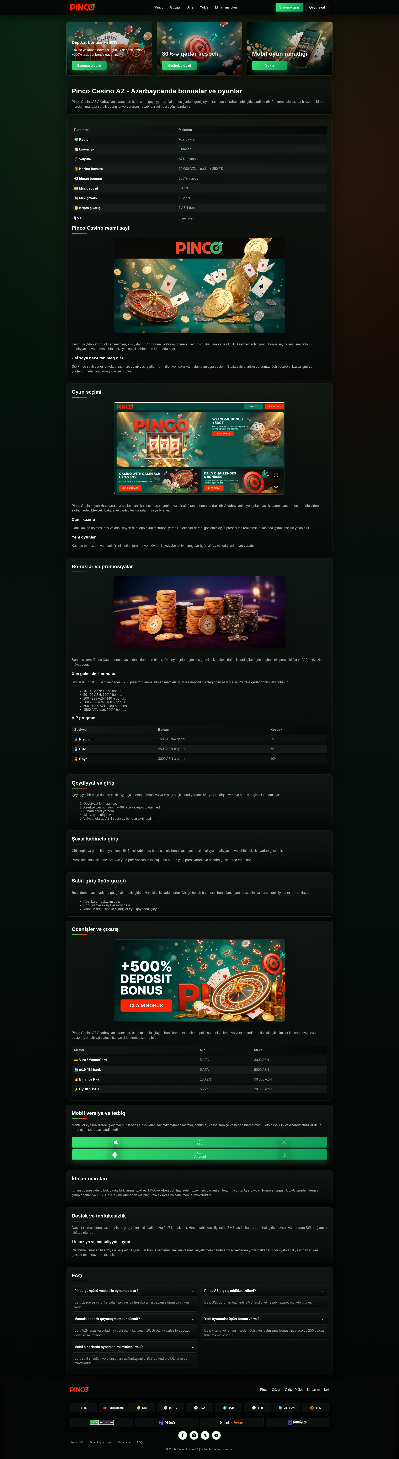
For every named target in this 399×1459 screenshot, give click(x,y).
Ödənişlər (124, 1442)
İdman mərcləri (226, 7)
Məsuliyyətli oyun (101, 1442)
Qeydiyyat (317, 7)
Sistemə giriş (289, 7)
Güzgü (175, 7)
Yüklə (204, 7)
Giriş (189, 7)
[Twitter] (205, 1435)
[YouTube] (216, 1435)
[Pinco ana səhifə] (93, 7)
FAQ (140, 1442)
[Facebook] (182, 1435)
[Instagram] (194, 1435)
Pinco (159, 7)
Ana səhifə (77, 1442)
